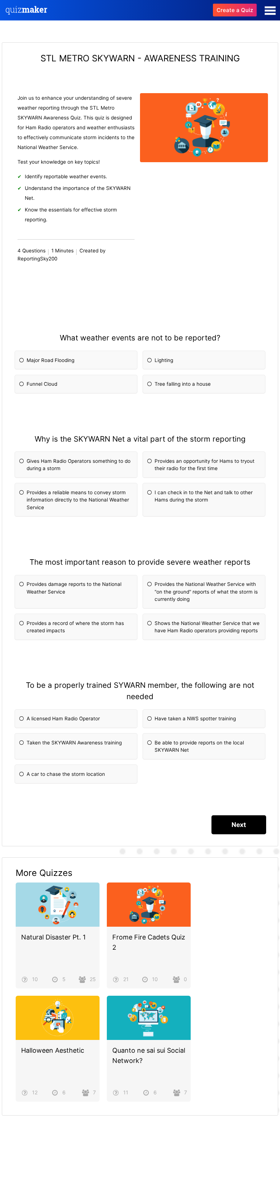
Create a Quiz (235, 10)
